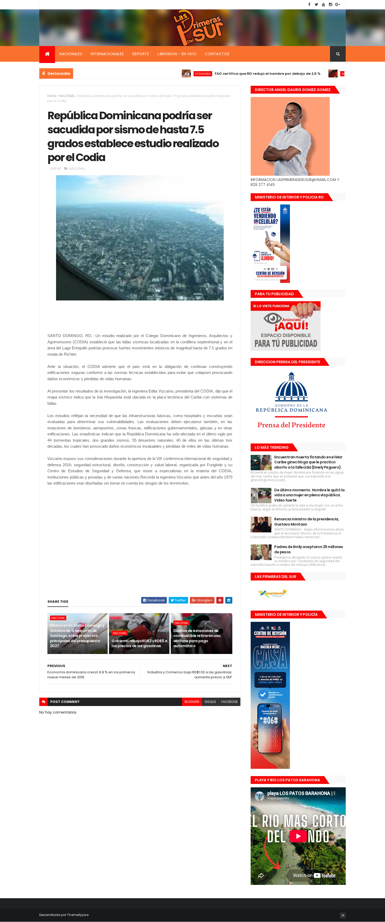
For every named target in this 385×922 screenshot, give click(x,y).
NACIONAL (67, 96)
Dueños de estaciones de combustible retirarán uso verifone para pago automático (197, 638)
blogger (192, 701)
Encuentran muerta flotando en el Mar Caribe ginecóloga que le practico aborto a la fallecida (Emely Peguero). (308, 462)
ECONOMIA (178, 74)
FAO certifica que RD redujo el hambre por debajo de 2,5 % (243, 73)
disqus (210, 701)
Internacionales (107, 53)
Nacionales (70, 53)
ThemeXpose (78, 915)
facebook (229, 701)
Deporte (140, 53)
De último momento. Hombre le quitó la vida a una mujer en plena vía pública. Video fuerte (309, 495)
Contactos (217, 53)
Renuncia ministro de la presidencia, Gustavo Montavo (306, 521)
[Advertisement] (142, 319)
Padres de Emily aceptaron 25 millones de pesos (308, 549)
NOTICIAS (324, 74)
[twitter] (316, 4)
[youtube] (323, 4)
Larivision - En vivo (176, 53)
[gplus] (337, 4)
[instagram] (330, 4)
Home (52, 96)
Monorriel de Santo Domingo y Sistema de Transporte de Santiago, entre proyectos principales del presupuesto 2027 (77, 635)
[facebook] (309, 4)
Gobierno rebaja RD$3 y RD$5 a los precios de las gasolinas (139, 643)
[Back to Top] (343, 915)
